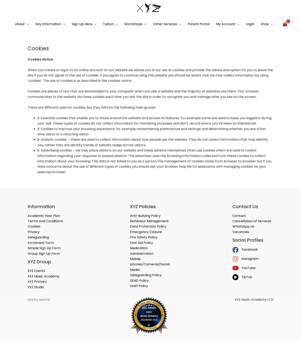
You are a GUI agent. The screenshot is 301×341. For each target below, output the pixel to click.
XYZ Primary (37, 281)
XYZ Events (36, 270)
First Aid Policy (141, 242)
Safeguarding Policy (146, 275)
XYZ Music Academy (44, 276)
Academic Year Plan (44, 215)
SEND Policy (139, 280)
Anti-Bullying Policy (145, 215)
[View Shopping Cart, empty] (284, 24)
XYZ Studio (36, 287)
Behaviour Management (149, 221)
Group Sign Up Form (44, 253)
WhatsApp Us (243, 226)
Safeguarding (38, 237)
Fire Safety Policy (143, 237)
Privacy (34, 232)
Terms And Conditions (45, 221)
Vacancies (240, 232)
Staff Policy (139, 286)
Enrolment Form (41, 242)
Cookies (34, 226)
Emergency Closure (146, 232)
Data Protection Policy (148, 226)
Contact (239, 215)
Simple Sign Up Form (44, 248)
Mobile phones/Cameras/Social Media (150, 264)
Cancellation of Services (251, 221)
